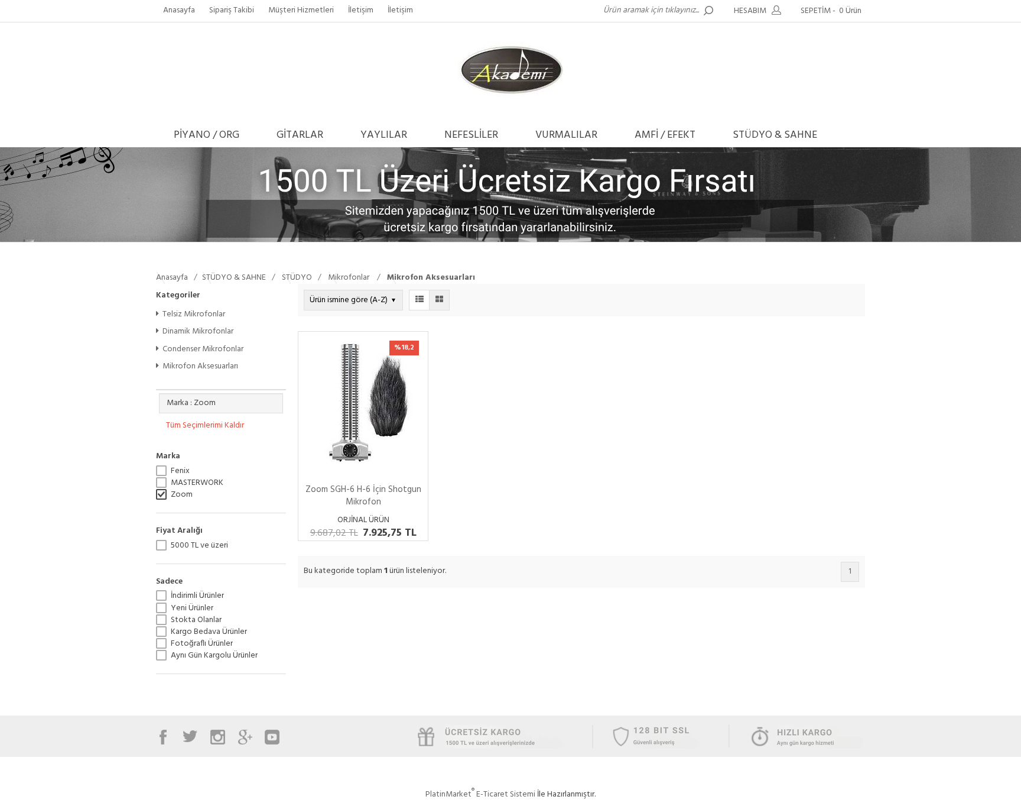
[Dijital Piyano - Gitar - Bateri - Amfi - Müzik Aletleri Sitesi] (511, 97)
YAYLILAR (383, 135)
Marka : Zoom (191, 403)
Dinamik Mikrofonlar (197, 331)
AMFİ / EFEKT (665, 135)
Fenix (180, 471)
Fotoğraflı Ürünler (202, 644)
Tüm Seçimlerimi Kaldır (205, 425)
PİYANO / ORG (206, 135)
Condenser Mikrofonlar (202, 349)
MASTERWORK (197, 483)
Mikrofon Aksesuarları (200, 366)
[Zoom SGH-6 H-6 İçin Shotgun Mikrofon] (363, 405)
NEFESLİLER (471, 135)
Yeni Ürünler (192, 608)
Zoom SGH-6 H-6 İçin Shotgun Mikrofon (363, 496)
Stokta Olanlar (196, 620)
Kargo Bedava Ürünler (209, 632)
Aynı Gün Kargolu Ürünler (214, 656)
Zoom (182, 495)
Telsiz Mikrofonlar (193, 314)
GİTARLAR (300, 135)
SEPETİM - (831, 11)
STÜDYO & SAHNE (775, 135)
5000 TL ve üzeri (199, 546)
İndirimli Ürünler (197, 596)
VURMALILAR (566, 135)
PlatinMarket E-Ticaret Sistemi (480, 794)
